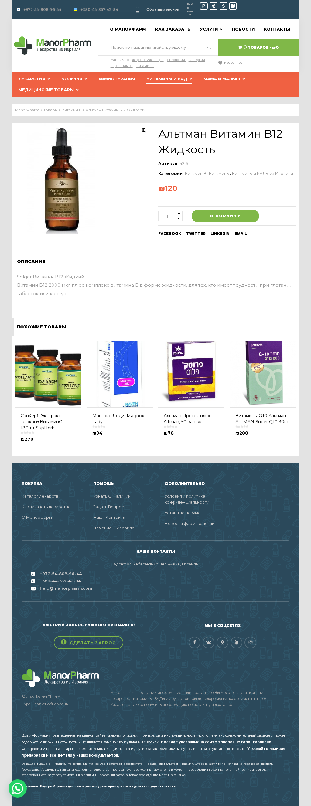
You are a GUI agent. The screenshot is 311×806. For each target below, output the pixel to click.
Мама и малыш (221, 78)
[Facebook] (194, 642)
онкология (176, 60)
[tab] (33, 261)
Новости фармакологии (189, 523)
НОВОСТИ (243, 29)
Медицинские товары (46, 89)
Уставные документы (186, 512)
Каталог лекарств (40, 496)
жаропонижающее (148, 60)
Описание (31, 261)
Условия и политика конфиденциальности (187, 499)
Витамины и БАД (166, 78)
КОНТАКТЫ (277, 29)
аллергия (197, 60)
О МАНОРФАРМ (128, 29)
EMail (240, 233)
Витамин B (196, 173)
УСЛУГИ (209, 29)
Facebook (169, 233)
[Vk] (208, 642)
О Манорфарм (37, 517)
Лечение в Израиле (114, 527)
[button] (88, 642)
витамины (145, 66)
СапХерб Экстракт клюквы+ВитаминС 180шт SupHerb (41, 422)
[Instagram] (250, 642)
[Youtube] (236, 642)
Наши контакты (109, 517)
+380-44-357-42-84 (99, 9)
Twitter (196, 233)
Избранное (233, 63)
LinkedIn (220, 233)
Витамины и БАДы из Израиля (262, 173)
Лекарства (32, 78)
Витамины (219, 173)
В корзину (225, 215)
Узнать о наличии (112, 496)
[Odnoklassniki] (222, 642)
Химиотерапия (116, 78)
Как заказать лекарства (46, 506)
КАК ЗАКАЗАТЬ (172, 29)
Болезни (71, 78)
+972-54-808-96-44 (42, 9)
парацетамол (122, 66)
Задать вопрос (108, 506)
